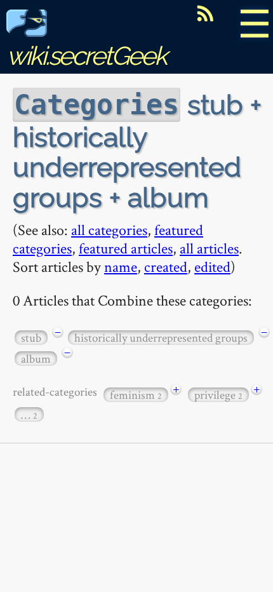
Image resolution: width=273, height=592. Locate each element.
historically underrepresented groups (161, 337)
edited (212, 266)
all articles (209, 248)
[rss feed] (205, 13)
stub (31, 337)
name (120, 266)
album (36, 358)
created (165, 266)
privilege (218, 394)
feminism (136, 394)
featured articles (126, 248)
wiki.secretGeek (86, 56)
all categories (109, 229)
